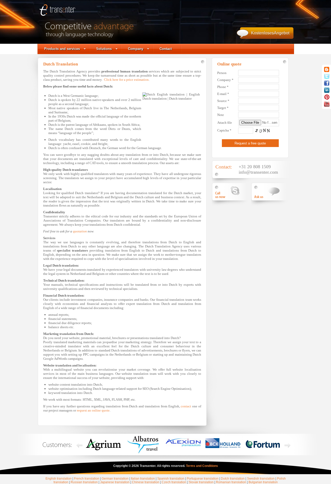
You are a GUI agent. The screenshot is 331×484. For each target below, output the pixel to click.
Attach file (224, 122)
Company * (225, 80)
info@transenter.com (258, 172)
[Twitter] (326, 78)
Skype (232, 192)
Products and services (62, 49)
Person (222, 73)
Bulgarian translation (263, 482)
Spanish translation (170, 478)
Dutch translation (233, 478)
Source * (223, 101)
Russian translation (84, 482)
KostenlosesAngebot (270, 33)
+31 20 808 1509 (255, 166)
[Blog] (326, 71)
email (271, 192)
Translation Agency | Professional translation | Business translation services (57, 11)
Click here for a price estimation (126, 80)
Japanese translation (115, 482)
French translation (86, 478)
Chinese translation (145, 482)
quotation (80, 231)
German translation (115, 478)
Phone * (223, 87)
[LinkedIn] (326, 92)
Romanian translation (231, 482)
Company (135, 49)
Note (220, 115)
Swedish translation (261, 478)
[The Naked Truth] (326, 105)
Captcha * (224, 130)
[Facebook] (326, 85)
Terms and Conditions (202, 466)
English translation (59, 478)
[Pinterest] (326, 98)
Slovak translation (201, 482)
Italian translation (143, 478)
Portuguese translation (203, 478)
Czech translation (174, 482)
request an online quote (93, 410)
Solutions (104, 49)
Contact (166, 49)
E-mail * (223, 94)
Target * (223, 108)
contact (186, 406)
